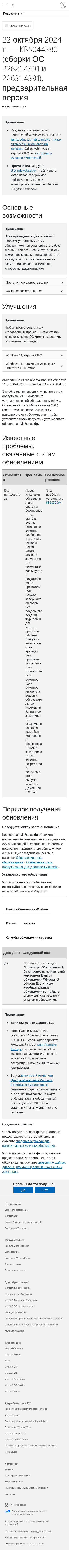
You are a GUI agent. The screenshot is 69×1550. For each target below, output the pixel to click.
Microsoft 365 (11, 1215)
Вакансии (9, 1469)
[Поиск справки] (13, 5)
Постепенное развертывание (27, 282)
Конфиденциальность (41, 1531)
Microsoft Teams (12, 1391)
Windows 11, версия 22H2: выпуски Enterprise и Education (30, 366)
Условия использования (16, 1537)
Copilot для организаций (16, 1209)
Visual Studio (11, 1451)
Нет (45, 1190)
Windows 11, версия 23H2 (24, 355)
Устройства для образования (18, 1293)
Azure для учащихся (14, 1330)
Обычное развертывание (24, 291)
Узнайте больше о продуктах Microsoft (23, 1221)
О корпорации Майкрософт (18, 1475)
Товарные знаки (37, 1537)
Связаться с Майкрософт (17, 1531)
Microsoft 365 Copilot (15, 1385)
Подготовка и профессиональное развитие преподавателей (33, 1318)
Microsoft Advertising (15, 1378)
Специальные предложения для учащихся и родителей (31, 1324)
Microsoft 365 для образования (19, 1306)
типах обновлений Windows (30, 139)
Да (23, 1190)
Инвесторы (10, 1493)
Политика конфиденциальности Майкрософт (26, 1487)
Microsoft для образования (17, 1287)
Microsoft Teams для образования (21, 1300)
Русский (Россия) (18, 1504)
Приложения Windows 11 (17, 1228)
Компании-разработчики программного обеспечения (30, 1445)
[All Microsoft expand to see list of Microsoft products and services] (4, 5)
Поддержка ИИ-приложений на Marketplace (26, 1421)
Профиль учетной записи (17, 1245)
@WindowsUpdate (23, 170)
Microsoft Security (13, 1354)
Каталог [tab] (29, 923)
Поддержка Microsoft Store (17, 1257)
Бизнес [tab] (11, 923)
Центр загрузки (12, 1251)
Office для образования (16, 1312)
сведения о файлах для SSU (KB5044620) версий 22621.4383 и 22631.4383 (34, 1167)
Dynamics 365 (11, 1366)
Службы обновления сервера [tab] (29, 937)
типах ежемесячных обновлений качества (36, 144)
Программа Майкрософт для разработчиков (26, 1408)
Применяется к (15, 106)
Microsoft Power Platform (16, 1439)
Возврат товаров (13, 1264)
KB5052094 (54, 502)
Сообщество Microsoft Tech (18, 1427)
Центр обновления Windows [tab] (27, 909)
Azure (7, 1360)
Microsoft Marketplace (15, 1433)
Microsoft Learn (12, 1414)
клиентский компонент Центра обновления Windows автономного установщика (32, 1080)
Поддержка (11, 13)
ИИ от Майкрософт (14, 1348)
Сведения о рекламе (15, 1543)
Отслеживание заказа (15, 1270)
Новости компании (14, 1481)
